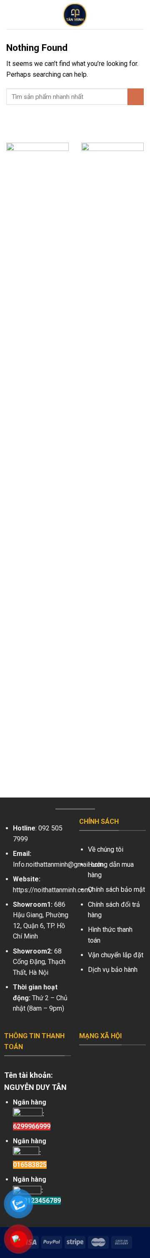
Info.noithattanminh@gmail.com (58, 864)
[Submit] (136, 96)
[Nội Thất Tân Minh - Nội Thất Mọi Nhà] (75, 14)
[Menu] (11, 14)
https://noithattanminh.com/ (53, 890)
